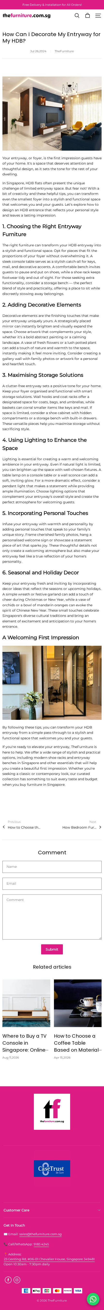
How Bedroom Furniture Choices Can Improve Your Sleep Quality (79, 827)
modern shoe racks (50, 757)
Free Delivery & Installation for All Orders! (52, 4)
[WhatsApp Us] (93, 1299)
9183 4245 (41, 1244)
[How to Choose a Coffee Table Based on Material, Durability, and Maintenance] (78, 1003)
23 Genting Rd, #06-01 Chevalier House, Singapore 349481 (49, 1259)
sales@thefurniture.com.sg (40, 1234)
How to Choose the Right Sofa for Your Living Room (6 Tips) (25, 827)
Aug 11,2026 (10, 1057)
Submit (52, 949)
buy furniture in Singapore (42, 784)
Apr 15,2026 (62, 1057)
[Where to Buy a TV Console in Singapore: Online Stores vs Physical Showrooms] (26, 1003)
